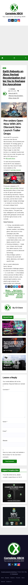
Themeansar (15, 574)
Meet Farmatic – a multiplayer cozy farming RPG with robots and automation (18, 294)
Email (5, 431)
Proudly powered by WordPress (9, 572)
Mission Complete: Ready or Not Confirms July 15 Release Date (9, 293)
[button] (25, 58)
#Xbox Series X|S (14, 98)
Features (12, 577)
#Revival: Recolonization (16, 96)
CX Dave (12, 89)
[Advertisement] (14, 40)
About (23, 577)
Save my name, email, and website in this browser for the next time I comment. (13, 455)
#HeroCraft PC (13, 93)
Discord (3, 581)
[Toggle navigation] (14, 58)
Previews (18, 577)
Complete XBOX (14, 13)
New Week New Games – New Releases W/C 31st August (12, 362)
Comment (6, 389)
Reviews (7, 577)
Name (5, 421)
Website (5, 440)
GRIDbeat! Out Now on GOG (13, 330)
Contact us (9, 581)
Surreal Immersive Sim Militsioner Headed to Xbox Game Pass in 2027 (14, 345)
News (4, 68)
